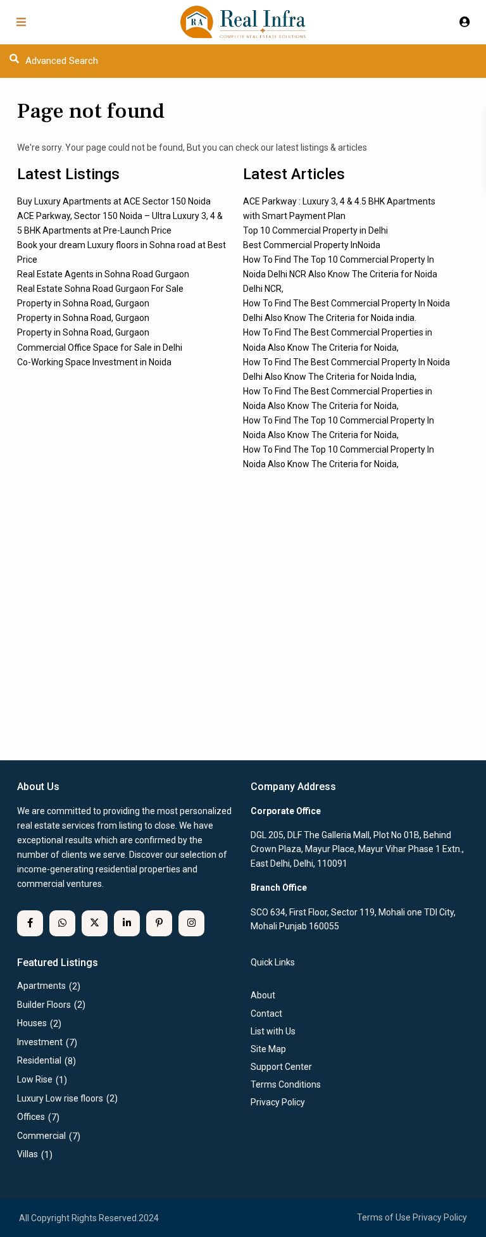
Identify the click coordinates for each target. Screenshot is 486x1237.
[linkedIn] (127, 923)
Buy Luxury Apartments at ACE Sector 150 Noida (114, 201)
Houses (32, 1023)
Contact (266, 1013)
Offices (31, 1117)
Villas (27, 1154)
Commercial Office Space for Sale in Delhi (99, 347)
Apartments (41, 986)
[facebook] (30, 923)
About (263, 995)
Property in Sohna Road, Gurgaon (83, 303)
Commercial (41, 1136)
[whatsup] (62, 923)
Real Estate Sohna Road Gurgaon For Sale (100, 289)
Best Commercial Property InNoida (311, 245)
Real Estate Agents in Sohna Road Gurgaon (103, 274)
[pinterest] (159, 923)
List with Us (273, 1031)
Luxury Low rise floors (60, 1098)
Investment (40, 1042)
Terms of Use (384, 1217)
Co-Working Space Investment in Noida (94, 362)
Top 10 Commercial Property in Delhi (315, 230)
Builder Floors (44, 1005)
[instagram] (191, 923)
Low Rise (35, 1079)
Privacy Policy (440, 1217)
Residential (39, 1060)
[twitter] (95, 923)
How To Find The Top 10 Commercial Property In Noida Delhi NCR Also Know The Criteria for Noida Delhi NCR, (340, 274)
